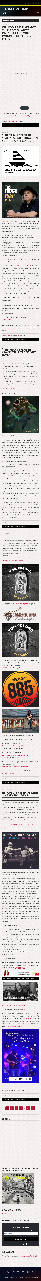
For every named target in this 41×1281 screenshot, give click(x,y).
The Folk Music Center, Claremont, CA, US (16, 755)
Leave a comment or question (17, 125)
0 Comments (6, 125)
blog (16, 121)
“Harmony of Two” (24, 266)
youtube (18, 1272)
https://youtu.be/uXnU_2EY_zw (21, 116)
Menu (4, 13)
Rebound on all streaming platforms (13, 561)
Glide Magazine (20, 967)
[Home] (16, 9)
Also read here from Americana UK (13, 1005)
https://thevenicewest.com (13, 1026)
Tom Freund (10, 121)
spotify (28, 1272)
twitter (13, 1272)
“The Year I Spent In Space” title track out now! (19, 352)
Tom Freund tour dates (9, 1214)
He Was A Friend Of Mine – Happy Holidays (20, 794)
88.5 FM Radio (7, 668)
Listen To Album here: (9, 179)
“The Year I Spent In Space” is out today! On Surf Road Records (20, 138)
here (24, 1009)
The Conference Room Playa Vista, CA (15, 746)
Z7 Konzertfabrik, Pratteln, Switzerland (15, 767)
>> (33, 1108)
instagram (8, 1272)
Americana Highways (21, 603)
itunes (23, 1272)
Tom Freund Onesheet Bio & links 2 (11, 108)
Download (24, 108)
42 (27, 1108)
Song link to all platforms (10, 389)
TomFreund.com (9, 773)
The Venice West (27, 1018)
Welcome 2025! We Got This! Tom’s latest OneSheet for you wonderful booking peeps (19, 33)
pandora (32, 1272)
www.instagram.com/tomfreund (27, 1256)
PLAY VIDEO (6, 320)
